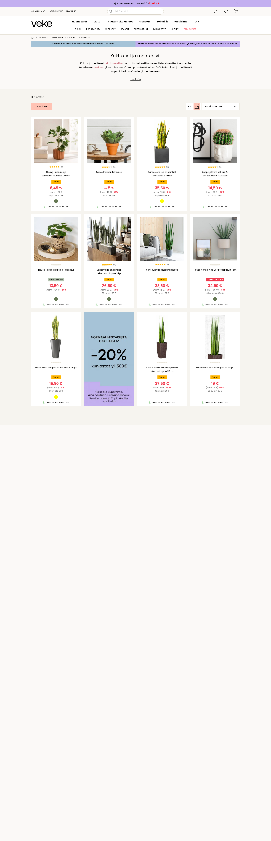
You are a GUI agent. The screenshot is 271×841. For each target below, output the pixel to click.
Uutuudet (110, 29)
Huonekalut (79, 21)
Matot (97, 21)
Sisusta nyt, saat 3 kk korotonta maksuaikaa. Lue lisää (83, 43)
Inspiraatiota (93, 29)
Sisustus (144, 21)
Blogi (78, 29)
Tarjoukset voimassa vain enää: (129, 3)
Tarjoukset (189, 29)
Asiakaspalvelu (39, 11)
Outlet (175, 29)
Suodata (42, 106)
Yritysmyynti (57, 11)
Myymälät (71, 11)
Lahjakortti (159, 29)
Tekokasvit (57, 37)
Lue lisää (135, 79)
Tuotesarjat (141, 29)
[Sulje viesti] (237, 3)
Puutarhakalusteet (120, 21)
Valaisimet (181, 21)
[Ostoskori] (236, 11)
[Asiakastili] (216, 11)
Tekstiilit (162, 21)
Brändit (125, 29)
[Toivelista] (226, 11)
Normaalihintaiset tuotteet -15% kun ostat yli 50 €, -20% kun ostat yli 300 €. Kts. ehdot (187, 43)
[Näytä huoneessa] (193, 106)
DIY (197, 21)
